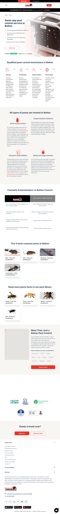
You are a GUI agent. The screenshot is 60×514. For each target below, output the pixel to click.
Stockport (34, 361)
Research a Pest (9, 450)
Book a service (43, 367)
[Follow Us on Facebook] (6, 501)
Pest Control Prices (9, 455)
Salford (33, 357)
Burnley (44, 357)
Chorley (42, 353)
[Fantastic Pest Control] (29, 5)
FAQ (6, 457)
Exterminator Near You (10, 446)
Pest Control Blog (9, 453)
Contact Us (7, 463)
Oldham (49, 361)
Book (49, 5)
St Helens (51, 357)
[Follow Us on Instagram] (26, 501)
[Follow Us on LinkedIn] (14, 501)
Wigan (48, 353)
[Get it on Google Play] (18, 507)
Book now (12, 48)
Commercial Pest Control (11, 448)
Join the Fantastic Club (10, 459)
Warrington (42, 361)
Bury (39, 357)
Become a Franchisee (10, 461)
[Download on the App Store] (9, 507)
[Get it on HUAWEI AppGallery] (27, 507)
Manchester (35, 353)
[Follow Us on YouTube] (22, 501)
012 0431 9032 (10, 496)
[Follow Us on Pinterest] (18, 501)
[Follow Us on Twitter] (10, 501)
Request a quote (38, 433)
